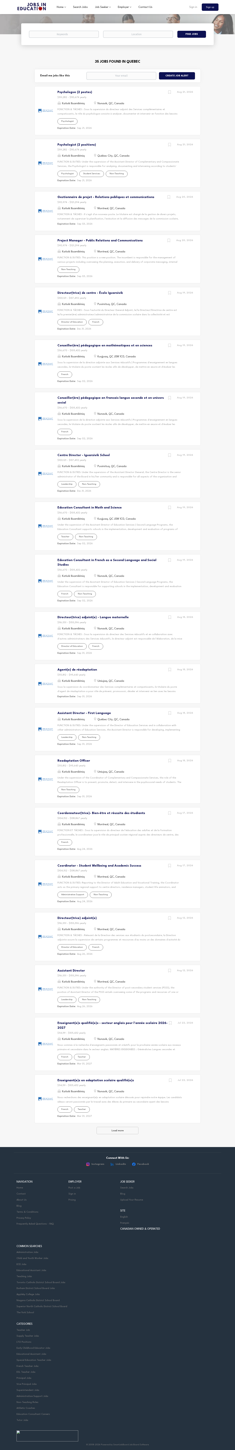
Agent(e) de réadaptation (77, 669)
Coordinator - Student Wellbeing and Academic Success (99, 865)
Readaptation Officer (73, 760)
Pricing (72, 1200)
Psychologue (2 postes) (74, 92)
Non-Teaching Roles (27, 1402)
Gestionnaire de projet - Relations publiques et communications (105, 197)
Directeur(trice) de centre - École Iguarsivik (90, 293)
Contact (21, 1194)
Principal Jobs (24, 1378)
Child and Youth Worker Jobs (32, 1258)
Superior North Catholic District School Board (42, 1306)
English (124, 1217)
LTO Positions (24, 1342)
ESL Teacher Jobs (26, 1372)
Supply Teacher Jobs (28, 1336)
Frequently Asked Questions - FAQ (35, 1224)
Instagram (97, 1164)
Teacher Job (23, 1330)
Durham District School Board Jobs (36, 1288)
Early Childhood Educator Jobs (33, 1348)
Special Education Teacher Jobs (34, 1360)
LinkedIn (121, 1164)
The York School (25, 1312)
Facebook (143, 1164)
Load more (118, 1130)
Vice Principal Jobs (27, 1384)
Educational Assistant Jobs (31, 1270)
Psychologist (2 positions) (76, 144)
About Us (22, 1200)
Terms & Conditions (27, 1212)
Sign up (210, 7)
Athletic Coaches (26, 1408)
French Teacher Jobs (28, 1366)
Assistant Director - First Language (84, 713)
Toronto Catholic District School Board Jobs (41, 1282)
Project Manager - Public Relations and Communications (100, 240)
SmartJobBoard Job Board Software (131, 1445)
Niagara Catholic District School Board (38, 1300)
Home (20, 1188)
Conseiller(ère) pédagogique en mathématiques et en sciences (104, 345)
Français (124, 1223)
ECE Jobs (21, 1264)
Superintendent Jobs (28, 1390)
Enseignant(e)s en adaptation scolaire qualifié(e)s (95, 1080)
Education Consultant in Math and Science (89, 507)
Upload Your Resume (131, 1200)
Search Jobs (126, 1188)
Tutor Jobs (22, 1420)
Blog (19, 1206)
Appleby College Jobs (28, 1294)
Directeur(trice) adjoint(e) (77, 918)
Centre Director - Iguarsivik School (83, 455)
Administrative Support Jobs (32, 1396)
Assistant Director (71, 970)
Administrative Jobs (27, 1252)
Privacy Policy (24, 1218)
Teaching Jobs (24, 1276)
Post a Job (74, 1188)
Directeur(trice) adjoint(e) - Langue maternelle (93, 617)
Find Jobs (191, 34)
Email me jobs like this (55, 75)
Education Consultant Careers (33, 1414)
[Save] (169, 92)
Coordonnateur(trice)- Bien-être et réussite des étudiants (101, 813)
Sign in (193, 7)
